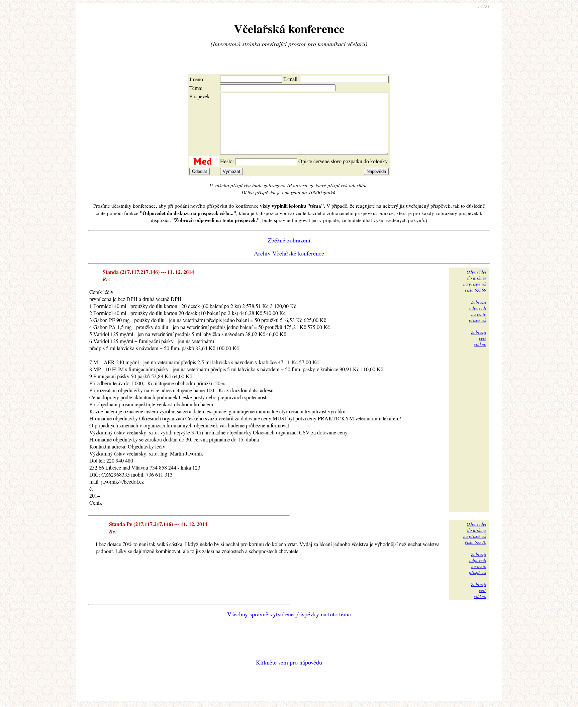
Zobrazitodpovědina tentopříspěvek (477, 311)
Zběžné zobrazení (289, 240)
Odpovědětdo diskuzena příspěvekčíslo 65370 (474, 533)
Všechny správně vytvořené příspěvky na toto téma (289, 614)
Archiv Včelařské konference (289, 253)
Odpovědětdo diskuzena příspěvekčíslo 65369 (474, 281)
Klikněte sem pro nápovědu (289, 662)
